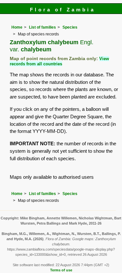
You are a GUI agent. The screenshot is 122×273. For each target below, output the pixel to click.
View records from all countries (59, 61)
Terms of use (61, 270)
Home (16, 27)
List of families (42, 27)
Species (69, 27)
